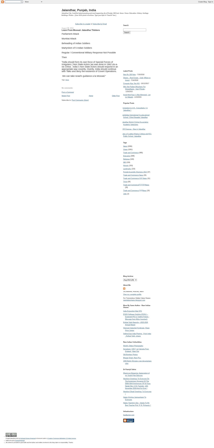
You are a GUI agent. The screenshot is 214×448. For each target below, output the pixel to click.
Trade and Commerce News (133, 175)
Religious (126, 159)
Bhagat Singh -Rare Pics (132, 358)
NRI (124, 162)
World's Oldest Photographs (133, 346)
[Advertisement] (91, 106)
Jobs (125, 194)
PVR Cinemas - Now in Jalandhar (133, 129)
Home (91, 96)
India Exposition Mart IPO (132, 311)
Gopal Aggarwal (20, 440)
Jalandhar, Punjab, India (79, 10)
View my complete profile (132, 294)
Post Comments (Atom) (80, 100)
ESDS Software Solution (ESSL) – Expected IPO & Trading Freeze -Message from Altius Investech (136, 316)
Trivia (125, 182)
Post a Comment (68, 92)
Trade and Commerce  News (135, 178)
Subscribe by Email (100, 24)
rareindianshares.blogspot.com (134, 300)
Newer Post (66, 96)
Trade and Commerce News (136, 185)
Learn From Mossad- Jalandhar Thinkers (81, 30)
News (125, 146)
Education (126, 156)
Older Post (116, 96)
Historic (126, 165)
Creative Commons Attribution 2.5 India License (62, 438)
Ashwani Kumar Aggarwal (28, 438)
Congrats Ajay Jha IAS (131, 83)
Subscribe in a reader (82, 24)
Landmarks (127, 169)
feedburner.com (128, 415)
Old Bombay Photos (130, 355)
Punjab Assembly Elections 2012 (135, 172)
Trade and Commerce (131, 153)
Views (67, 80)
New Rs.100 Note (129, 75)
